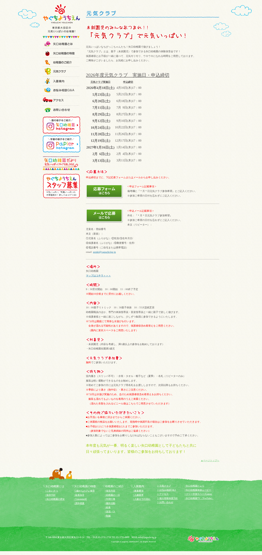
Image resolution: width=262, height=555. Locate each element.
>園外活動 (110, 503)
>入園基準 (138, 495)
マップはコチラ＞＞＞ (98, 275)
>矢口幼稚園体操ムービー (198, 490)
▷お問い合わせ (165, 502)
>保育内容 (110, 490)
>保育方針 (50, 495)
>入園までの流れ (141, 499)
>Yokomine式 (80, 499)
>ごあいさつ (51, 490)
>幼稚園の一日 (112, 495)
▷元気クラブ (164, 485)
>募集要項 (138, 490)
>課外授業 (79, 503)
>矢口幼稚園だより (194, 485)
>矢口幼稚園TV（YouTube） (199, 498)
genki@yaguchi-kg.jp (104, 252)
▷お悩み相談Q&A (166, 490)
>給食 (108, 507)
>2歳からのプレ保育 (84, 490)
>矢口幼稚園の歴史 (55, 499)
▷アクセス (163, 494)
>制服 (108, 515)
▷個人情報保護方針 (167, 498)
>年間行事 (110, 499)
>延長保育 (79, 495)
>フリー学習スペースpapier (198, 494)
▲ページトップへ (210, 460)
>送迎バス (110, 511)
